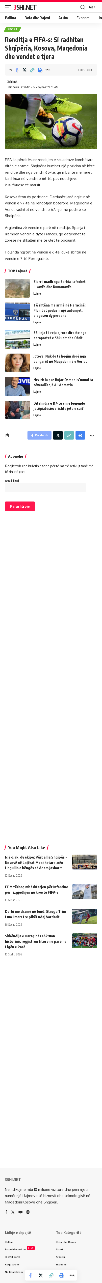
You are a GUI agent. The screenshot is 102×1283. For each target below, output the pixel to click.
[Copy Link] (32, 70)
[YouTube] (20, 1212)
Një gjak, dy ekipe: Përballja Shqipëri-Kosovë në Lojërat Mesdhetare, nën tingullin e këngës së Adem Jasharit (36, 862)
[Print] (39, 70)
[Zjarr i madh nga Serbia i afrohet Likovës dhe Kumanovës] (17, 288)
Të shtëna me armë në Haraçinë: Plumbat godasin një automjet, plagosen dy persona (59, 310)
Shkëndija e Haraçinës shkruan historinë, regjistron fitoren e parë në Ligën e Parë (35, 941)
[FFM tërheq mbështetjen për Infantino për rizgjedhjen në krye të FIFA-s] (84, 891)
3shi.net (12, 82)
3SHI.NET (25, 7)
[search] (82, 7)
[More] (47, 70)
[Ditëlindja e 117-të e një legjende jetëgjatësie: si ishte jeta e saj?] (17, 410)
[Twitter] (13, 1212)
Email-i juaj (12, 480)
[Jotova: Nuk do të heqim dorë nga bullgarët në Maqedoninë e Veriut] (17, 363)
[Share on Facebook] (16, 70)
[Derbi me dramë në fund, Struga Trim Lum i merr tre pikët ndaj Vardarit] (84, 916)
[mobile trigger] (9, 7)
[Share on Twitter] (24, 70)
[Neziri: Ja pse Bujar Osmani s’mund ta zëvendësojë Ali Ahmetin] (17, 386)
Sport (12, 29)
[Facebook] (6, 1212)
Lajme (37, 293)
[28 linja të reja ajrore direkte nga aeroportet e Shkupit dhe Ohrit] (17, 339)
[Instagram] (27, 1212)
